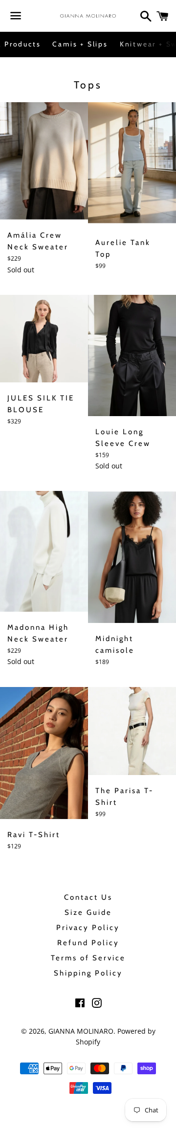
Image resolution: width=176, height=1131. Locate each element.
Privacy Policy (88, 927)
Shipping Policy (88, 973)
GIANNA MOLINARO (80, 1031)
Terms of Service (88, 958)
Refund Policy (88, 942)
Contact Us (88, 897)
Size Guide (88, 912)
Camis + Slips (80, 44)
